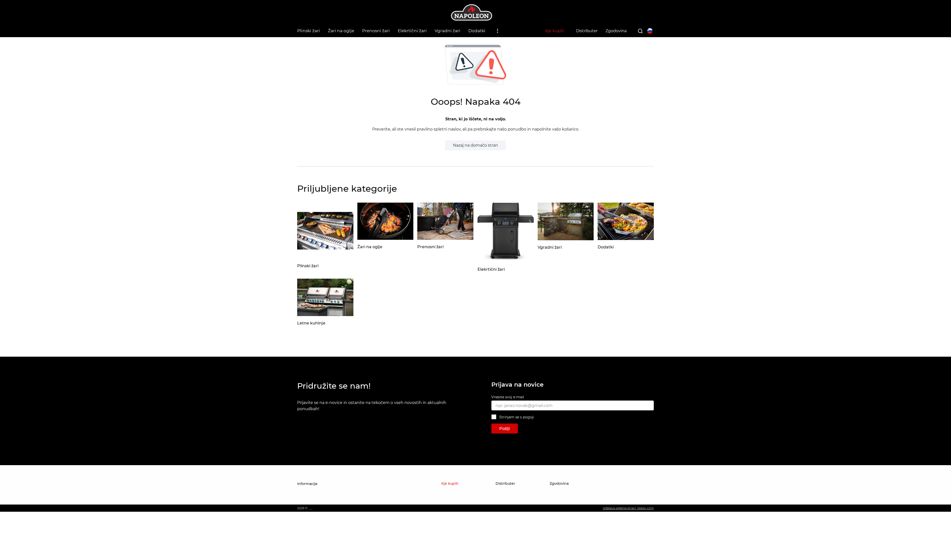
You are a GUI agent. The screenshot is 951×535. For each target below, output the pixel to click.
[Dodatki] (626, 238)
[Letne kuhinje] (325, 314)
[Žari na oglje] (385, 238)
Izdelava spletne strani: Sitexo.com (628, 508)
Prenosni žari (376, 30)
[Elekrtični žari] (505, 261)
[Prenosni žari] (445, 238)
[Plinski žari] (325, 257)
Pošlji (504, 428)
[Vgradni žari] (566, 239)
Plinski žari (308, 30)
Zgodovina (616, 30)
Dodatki (476, 30)
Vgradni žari (447, 30)
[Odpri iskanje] (640, 31)
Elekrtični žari (412, 30)
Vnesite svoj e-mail (507, 397)
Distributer (587, 30)
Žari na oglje (341, 30)
